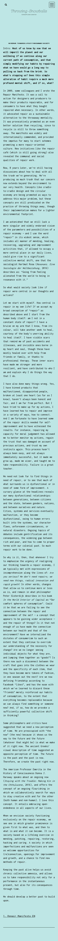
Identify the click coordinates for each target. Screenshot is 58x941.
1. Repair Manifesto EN (19, 915)
